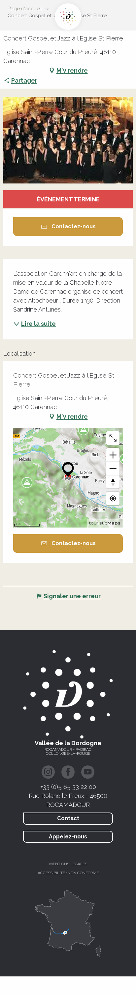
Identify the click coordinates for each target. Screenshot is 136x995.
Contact (68, 818)
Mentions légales (68, 864)
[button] (68, 140)
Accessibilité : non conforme (68, 873)
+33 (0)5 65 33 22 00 (68, 786)
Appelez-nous (68, 836)
